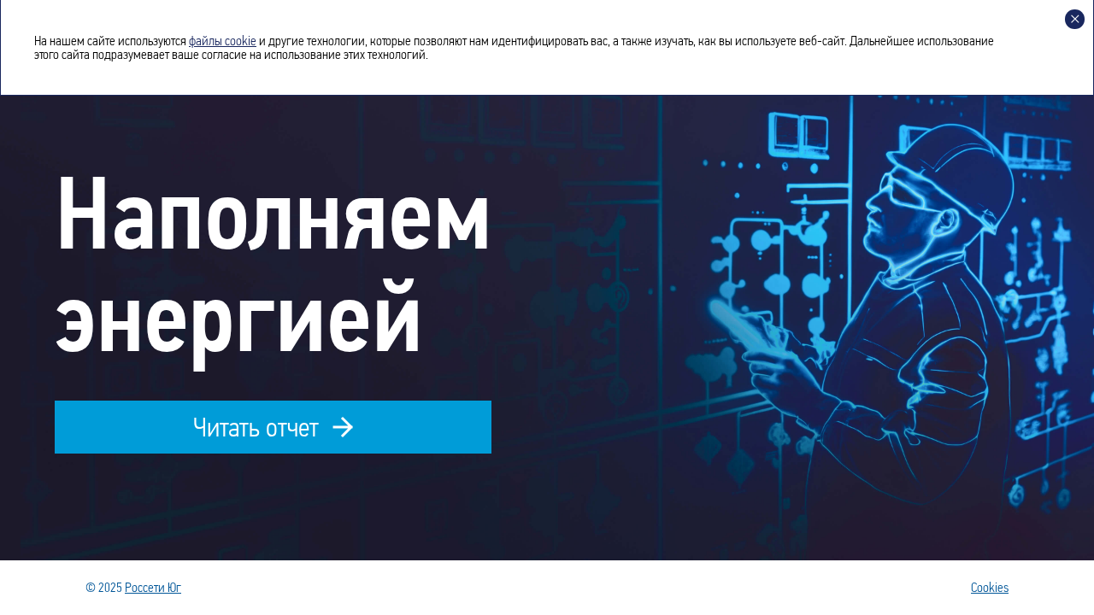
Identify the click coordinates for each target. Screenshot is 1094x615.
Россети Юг (153, 587)
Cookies (990, 587)
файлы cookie (222, 40)
